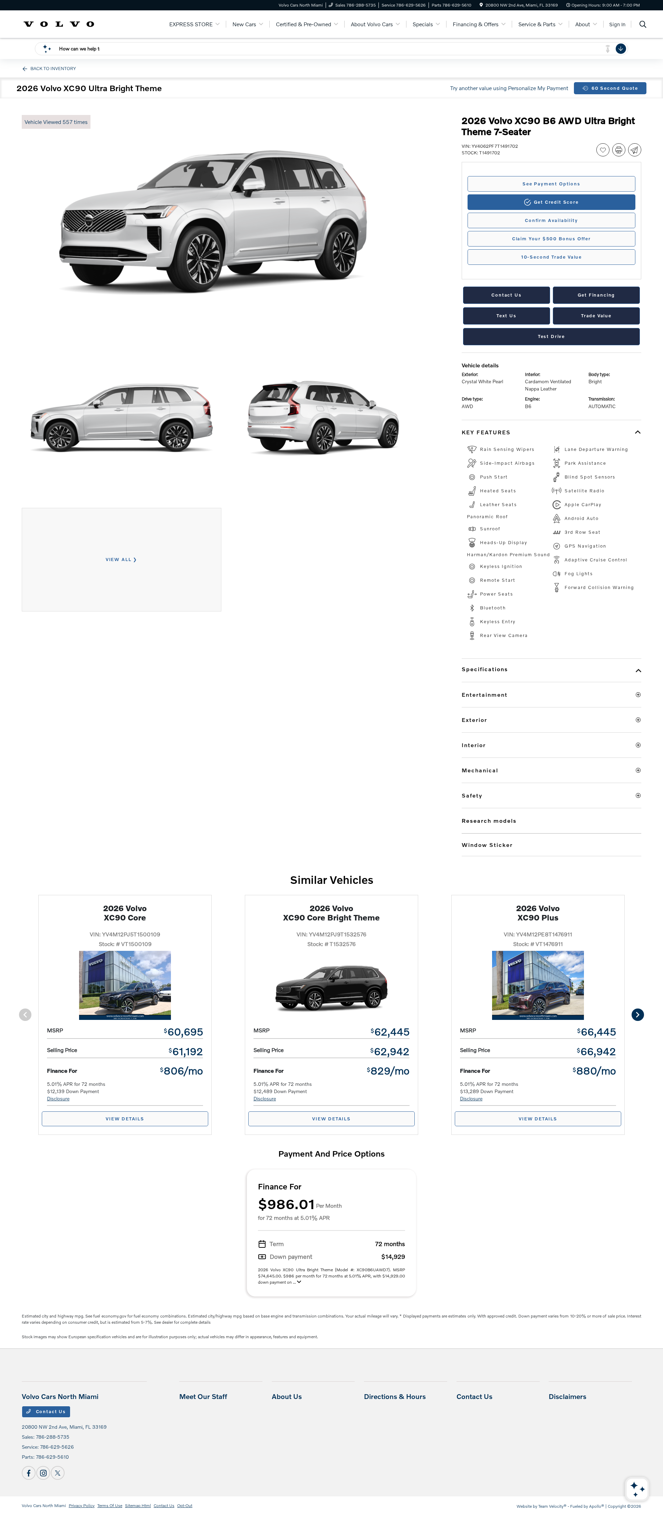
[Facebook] (29, 1473)
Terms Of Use (109, 1505)
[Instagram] (43, 1473)
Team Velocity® (552, 1506)
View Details (125, 1118)
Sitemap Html (138, 1505)
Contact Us (50, 1411)
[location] (481, 5)
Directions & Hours (395, 1396)
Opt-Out (184, 1505)
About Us (287, 1396)
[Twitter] (58, 1473)
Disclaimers (567, 1396)
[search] (643, 25)
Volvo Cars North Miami (44, 1505)
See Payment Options (551, 183)
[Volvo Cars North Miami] (59, 23)
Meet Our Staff (203, 1396)
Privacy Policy (82, 1505)
